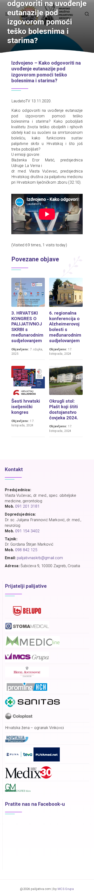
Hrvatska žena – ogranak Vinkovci (34, 728)
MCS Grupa (66, 889)
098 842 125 (26, 550)
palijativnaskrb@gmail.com (40, 558)
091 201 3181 (27, 506)
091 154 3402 (27, 531)
